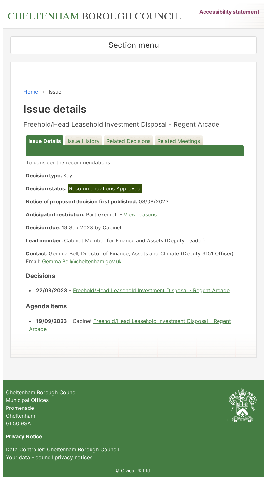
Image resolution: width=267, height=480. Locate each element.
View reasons (140, 214)
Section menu (133, 45)
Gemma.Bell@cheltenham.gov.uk (82, 261)
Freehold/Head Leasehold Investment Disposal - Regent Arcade (151, 290)
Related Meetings (178, 141)
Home (30, 91)
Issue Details (44, 141)
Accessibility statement (229, 11)
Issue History (84, 141)
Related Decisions (128, 141)
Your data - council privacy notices (49, 457)
